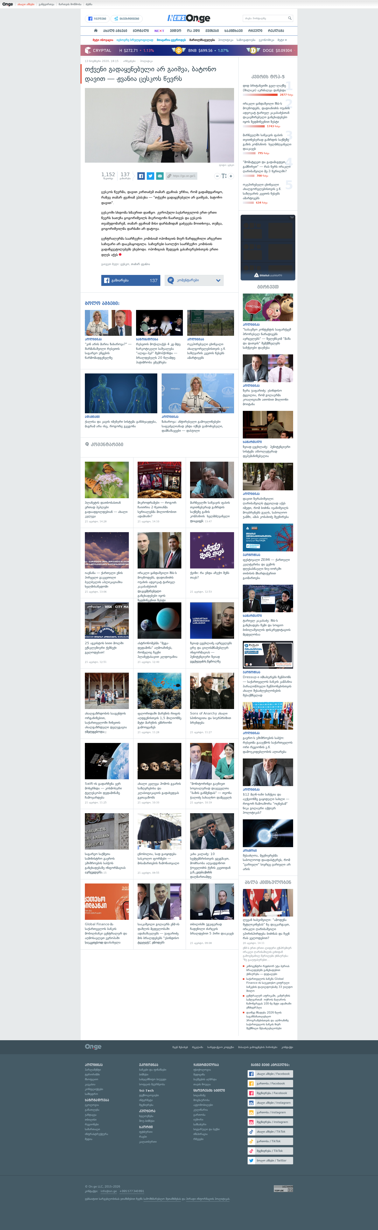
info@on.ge (109, 1191)
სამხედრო (91, 1094)
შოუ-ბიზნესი (146, 1121)
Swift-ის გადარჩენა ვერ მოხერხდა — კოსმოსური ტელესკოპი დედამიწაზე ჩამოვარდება (106, 774)
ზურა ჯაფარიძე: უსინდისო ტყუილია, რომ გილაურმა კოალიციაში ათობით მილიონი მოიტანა (268, 380)
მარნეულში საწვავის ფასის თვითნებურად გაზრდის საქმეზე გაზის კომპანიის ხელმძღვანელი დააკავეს (212, 492)
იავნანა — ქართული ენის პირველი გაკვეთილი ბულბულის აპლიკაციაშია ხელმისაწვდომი (106, 563)
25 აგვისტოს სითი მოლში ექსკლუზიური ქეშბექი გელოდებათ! (106, 633)
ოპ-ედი (193, 31)
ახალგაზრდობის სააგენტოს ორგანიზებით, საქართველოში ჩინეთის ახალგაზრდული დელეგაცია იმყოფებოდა (106, 703)
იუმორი (198, 1119)
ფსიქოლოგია (202, 1069)
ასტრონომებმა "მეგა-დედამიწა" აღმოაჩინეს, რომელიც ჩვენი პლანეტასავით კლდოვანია (159, 633)
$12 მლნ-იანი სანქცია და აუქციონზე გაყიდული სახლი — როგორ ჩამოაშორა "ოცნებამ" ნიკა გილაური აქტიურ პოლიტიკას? (268, 786)
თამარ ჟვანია (140, 264)
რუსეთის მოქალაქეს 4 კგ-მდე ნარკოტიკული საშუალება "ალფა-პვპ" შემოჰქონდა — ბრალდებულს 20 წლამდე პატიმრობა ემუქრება (161, 337)
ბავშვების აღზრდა (205, 1079)
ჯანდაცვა (90, 1114)
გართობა (199, 1114)
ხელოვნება (146, 1116)
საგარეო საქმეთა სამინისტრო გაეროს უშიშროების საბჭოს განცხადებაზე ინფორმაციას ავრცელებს (106, 844)
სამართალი (92, 1129)
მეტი (281, 40)
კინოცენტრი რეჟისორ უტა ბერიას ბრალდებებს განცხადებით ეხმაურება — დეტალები (267, 970)
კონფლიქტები (94, 1089)
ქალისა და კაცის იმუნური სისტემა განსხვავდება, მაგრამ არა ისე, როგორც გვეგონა (123, 401)
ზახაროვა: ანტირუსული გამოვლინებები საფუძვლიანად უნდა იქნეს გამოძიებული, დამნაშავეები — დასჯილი (200, 403)
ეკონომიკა (266, 40)
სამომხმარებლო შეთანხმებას (162, 1198)
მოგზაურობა (201, 1100)
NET (159, 31)
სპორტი (146, 1127)
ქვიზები (212, 31)
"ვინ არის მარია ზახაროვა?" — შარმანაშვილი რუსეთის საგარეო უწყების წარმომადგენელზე (110, 335)
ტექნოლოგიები (149, 1095)
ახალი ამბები (26, 4)
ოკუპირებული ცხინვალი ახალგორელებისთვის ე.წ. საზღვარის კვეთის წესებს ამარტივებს (212, 335)
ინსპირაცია (200, 1134)
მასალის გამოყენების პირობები (257, 1047)
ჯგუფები (99, 18)
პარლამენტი (93, 1069)
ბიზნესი (143, 1074)
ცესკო (125, 264)
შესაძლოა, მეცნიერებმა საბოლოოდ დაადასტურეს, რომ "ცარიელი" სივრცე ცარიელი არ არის (268, 845)
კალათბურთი (148, 1141)
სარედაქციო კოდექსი (220, 1047)
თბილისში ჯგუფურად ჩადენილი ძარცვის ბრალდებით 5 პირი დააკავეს (212, 914)
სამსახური (199, 1124)
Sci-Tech (146, 1090)
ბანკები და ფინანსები (152, 1069)
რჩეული (255, 31)
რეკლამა (276, 31)
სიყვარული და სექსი (206, 1129)
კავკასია (90, 1084)
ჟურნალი (141, 31)
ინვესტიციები (129, 18)
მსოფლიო (91, 1079)
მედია (88, 1139)
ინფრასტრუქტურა (96, 1134)
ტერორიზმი (92, 1074)
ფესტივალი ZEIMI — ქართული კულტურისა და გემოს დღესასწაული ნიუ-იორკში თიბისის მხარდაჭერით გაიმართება (268, 552)
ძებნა (89, 4)
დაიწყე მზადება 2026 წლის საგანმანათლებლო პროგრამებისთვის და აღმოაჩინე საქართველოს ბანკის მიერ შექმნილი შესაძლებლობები (267, 1020)
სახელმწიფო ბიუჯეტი (152, 1079)
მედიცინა (199, 1074)
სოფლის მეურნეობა (152, 1084)
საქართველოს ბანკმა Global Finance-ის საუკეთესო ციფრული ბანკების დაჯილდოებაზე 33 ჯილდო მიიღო (269, 984)
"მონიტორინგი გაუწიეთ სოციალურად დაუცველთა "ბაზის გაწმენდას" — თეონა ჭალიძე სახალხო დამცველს (212, 774)
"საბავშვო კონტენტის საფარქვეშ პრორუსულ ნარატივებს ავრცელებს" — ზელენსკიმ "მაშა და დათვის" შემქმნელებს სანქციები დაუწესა (268, 322)
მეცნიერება (146, 1105)
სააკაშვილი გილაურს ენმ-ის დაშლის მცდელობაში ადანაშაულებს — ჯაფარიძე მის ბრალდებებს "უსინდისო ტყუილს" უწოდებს (159, 914)
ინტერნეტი (146, 1100)
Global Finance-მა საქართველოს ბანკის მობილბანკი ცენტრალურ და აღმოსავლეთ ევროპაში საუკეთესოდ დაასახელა (106, 914)
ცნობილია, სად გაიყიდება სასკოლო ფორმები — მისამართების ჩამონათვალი (159, 844)
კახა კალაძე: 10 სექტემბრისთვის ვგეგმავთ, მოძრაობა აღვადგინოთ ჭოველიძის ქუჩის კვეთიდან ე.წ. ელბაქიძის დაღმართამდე (212, 844)
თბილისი (90, 1119)
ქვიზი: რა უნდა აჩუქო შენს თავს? (212, 563)
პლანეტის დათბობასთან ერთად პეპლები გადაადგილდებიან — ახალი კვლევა (106, 492)
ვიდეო (175, 31)
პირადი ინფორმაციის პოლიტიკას (207, 1198)
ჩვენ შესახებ (180, 1047)
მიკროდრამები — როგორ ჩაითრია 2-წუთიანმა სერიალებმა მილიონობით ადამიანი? (159, 492)
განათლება (92, 1109)
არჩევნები (129, 61)
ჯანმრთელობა (206, 1065)
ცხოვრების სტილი (209, 1090)
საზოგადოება (246, 40)
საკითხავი (233, 31)
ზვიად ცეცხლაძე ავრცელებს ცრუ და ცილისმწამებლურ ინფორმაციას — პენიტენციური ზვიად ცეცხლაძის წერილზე (212, 633)
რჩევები (198, 1139)
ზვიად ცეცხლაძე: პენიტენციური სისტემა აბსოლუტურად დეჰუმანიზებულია (268, 434)
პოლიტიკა (225, 40)
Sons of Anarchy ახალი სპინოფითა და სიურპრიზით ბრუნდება (212, 703)
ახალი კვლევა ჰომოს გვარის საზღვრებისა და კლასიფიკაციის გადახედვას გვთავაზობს (159, 774)
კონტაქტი (287, 1047)
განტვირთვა (46, 4)
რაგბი (143, 1136)
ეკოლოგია (92, 1105)
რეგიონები (92, 1124)
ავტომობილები (203, 1105)
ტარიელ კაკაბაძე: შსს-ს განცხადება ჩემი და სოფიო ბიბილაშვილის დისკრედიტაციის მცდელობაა (268, 611)
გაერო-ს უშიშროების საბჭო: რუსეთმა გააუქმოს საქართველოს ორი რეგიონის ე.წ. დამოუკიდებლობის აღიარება (268, 728)
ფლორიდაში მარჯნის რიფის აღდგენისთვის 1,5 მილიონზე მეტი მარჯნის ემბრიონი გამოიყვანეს (159, 703)
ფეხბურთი (145, 1131)
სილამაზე (199, 1095)
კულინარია (200, 1109)
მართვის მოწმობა (70, 4)
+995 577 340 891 (131, 1191)
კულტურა (147, 1111)
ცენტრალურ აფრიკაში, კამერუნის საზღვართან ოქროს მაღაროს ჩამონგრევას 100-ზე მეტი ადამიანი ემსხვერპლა (268, 1001)
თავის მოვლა (202, 1084)
